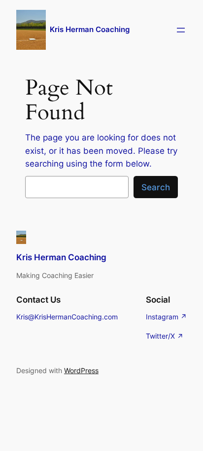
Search (155, 187)
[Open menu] (181, 30)
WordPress (81, 370)
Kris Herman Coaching (90, 29)
